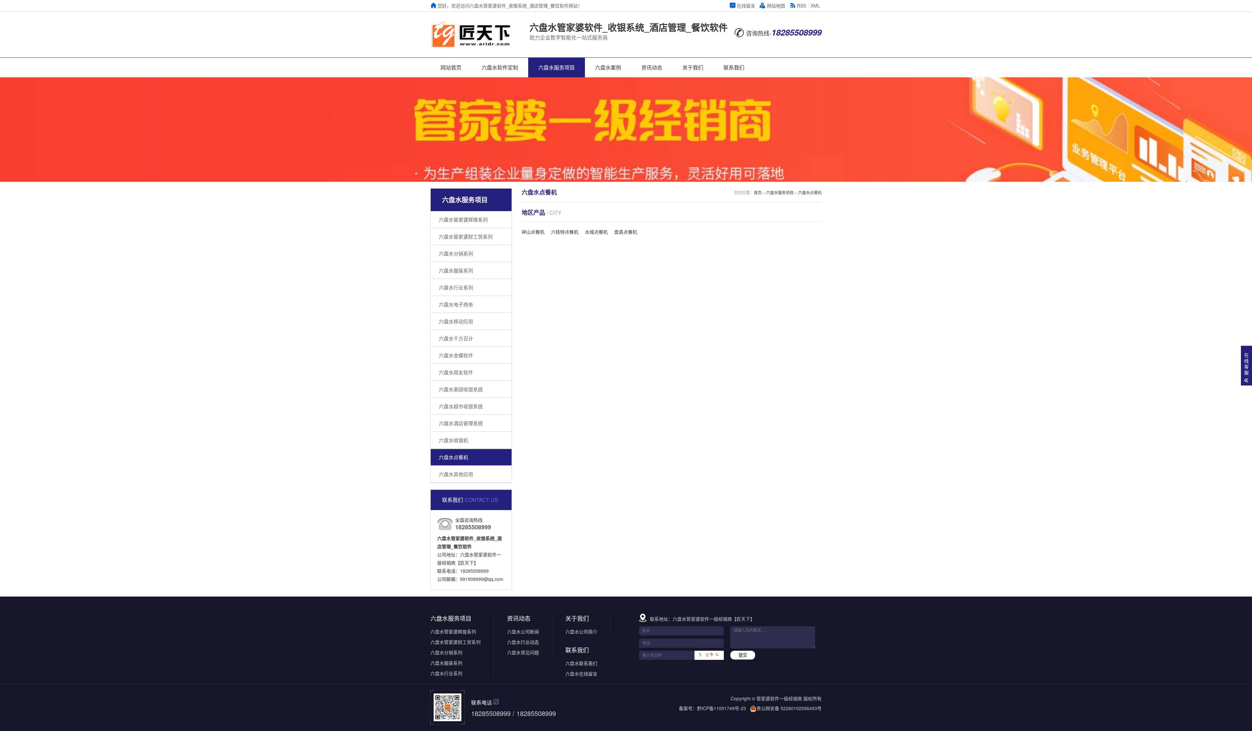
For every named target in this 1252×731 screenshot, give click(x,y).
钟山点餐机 (533, 231)
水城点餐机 (596, 231)
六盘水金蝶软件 (456, 355)
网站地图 (776, 5)
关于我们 (692, 67)
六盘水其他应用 (456, 474)
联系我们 (733, 67)
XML (815, 5)
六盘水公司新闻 (523, 631)
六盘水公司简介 (581, 631)
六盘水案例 (608, 67)
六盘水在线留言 (581, 673)
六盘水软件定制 (500, 67)
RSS (801, 5)
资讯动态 (651, 67)
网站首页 (450, 67)
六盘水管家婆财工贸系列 (466, 236)
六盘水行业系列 (456, 287)
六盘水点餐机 (453, 457)
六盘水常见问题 (523, 652)
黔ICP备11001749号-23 (721, 708)
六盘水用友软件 (456, 372)
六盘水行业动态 (523, 642)
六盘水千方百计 (456, 338)
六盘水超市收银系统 (461, 406)
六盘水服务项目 (556, 67)
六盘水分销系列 (456, 253)
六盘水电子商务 (456, 304)
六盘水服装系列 (456, 270)
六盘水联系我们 (581, 663)
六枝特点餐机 (564, 231)
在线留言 (746, 5)
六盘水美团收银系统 (461, 389)
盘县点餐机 (625, 231)
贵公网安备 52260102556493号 (789, 708)
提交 (742, 655)
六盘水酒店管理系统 (461, 423)
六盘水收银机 (453, 440)
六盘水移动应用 (456, 321)
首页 (758, 192)
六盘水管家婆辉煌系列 (463, 219)
